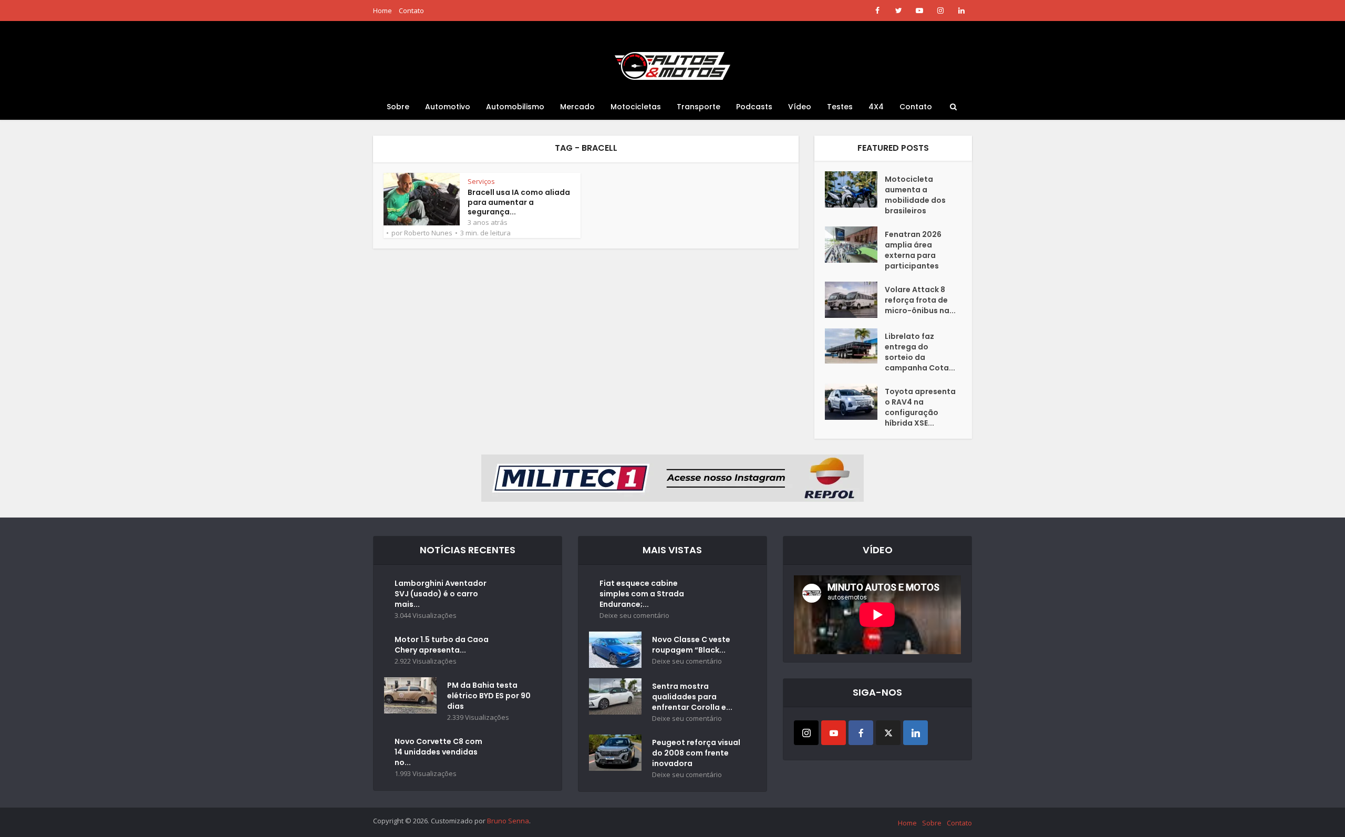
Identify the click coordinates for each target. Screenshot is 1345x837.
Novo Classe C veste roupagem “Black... (691, 644)
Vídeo (799, 106)
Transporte (698, 106)
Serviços (481, 181)
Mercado (577, 106)
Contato (411, 10)
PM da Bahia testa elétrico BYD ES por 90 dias (489, 695)
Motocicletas (636, 106)
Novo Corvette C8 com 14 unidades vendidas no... (438, 752)
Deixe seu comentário (634, 615)
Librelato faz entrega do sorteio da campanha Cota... (920, 352)
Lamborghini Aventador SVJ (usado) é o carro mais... (441, 593)
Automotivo (447, 106)
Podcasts (754, 106)
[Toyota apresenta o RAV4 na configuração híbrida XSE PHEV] (855, 402)
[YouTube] (833, 732)
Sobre (398, 106)
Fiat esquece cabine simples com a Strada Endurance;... (641, 593)
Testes (840, 106)
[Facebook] (861, 732)
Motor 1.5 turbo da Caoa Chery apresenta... (442, 644)
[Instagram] (806, 732)
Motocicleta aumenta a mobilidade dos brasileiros (915, 195)
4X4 (876, 106)
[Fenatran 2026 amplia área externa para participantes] (855, 244)
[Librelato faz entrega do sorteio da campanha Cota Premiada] (855, 346)
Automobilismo (515, 106)
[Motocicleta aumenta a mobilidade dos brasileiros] (855, 189)
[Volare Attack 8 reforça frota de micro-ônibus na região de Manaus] (855, 300)
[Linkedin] (915, 732)
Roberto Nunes (428, 232)
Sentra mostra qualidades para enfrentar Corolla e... (692, 696)
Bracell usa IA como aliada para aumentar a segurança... (519, 202)
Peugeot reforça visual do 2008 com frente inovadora (696, 753)
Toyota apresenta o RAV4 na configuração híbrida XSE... (920, 407)
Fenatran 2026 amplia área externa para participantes (913, 250)
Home (382, 10)
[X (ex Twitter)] (888, 732)
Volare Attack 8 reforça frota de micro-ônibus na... (920, 300)
